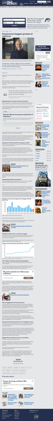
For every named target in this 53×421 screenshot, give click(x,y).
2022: (30, 6)
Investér (40, 3)
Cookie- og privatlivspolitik (7, 415)
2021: (36, 6)
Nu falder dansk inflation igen (29, 403)
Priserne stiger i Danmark (12, 403)
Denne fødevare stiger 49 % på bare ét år (29, 396)
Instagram (40, 116)
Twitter (46, 116)
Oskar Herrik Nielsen (12, 68)
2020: (43, 6)
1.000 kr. (38, 151)
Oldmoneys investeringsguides (41, 169)
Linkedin (46, 113)
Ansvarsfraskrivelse (5, 416)
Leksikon (45, 3)
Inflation (31, 3)
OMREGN (15, 25)
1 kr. (37, 160)
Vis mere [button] (18, 128)
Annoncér (4, 418)
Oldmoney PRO (32, 1)
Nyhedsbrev (4, 413)
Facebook (40, 113)
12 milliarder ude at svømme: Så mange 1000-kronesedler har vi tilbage (12, 397)
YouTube (39, 118)
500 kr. (38, 158)
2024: (17, 6)
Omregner (26, 3)
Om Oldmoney (5, 410)
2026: (4, 6)
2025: (10, 6)
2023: (23, 6)
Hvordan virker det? (22, 28)
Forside (21, 3)
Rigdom (35, 3)
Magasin (21, 4)
